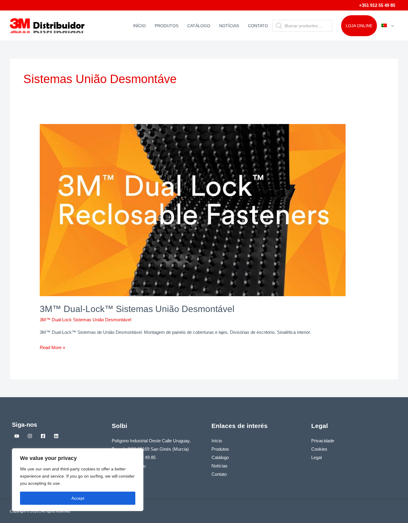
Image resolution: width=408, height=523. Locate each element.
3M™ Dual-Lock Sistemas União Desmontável (85, 319)
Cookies (319, 449)
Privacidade (322, 440)
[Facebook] (43, 436)
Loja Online (359, 25)
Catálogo (198, 25)
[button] (391, 25)
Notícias (229, 25)
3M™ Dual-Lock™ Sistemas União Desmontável (137, 309)
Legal (316, 457)
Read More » (52, 346)
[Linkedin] (56, 436)
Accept (77, 498)
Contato (258, 25)
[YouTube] (17, 436)
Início (139, 25)
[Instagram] (30, 436)
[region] (77, 479)
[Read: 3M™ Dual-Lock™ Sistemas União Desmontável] (193, 209)
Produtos (166, 25)
